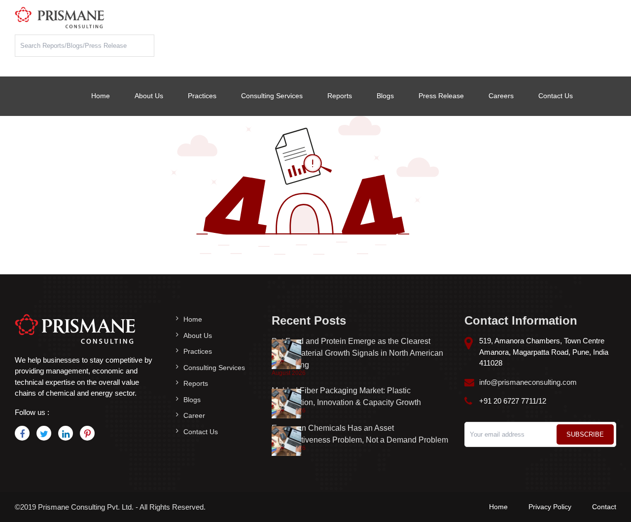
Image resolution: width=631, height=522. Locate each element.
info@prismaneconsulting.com (528, 382)
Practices (202, 96)
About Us (149, 96)
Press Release (441, 96)
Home (100, 96)
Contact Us (555, 96)
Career (194, 415)
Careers (501, 96)
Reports (339, 96)
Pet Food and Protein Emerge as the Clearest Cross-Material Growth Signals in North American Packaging (357, 353)
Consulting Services (272, 96)
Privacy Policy (549, 507)
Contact (604, 507)
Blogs (385, 96)
